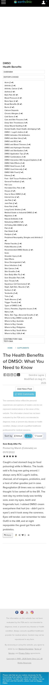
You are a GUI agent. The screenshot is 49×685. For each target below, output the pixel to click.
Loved (39, 436)
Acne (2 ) (9, 82)
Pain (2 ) (9, 228)
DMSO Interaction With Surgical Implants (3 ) (23, 160)
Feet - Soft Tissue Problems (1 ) (18, 179)
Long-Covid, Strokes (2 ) (15, 209)
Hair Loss (8, 185)
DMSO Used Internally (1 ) (16, 169)
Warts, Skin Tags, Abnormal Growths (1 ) (21, 315)
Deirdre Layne (36, 375)
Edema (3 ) (10, 175)
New (29, 436)
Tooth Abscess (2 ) (13, 299)
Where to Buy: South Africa (15, 330)
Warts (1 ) (9, 312)
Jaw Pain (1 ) (10, 200)
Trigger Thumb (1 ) (13, 302)
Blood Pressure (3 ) (13, 98)
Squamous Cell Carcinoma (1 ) (17, 284)
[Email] (15, 375)
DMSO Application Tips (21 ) (16, 154)
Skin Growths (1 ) (12, 271)
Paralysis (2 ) (10, 234)
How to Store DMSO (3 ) (15, 194)
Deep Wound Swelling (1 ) (16, 126)
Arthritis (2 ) (10, 86)
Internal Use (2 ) (12, 197)
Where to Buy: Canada (14, 324)
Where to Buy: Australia (14, 321)
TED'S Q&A (8, 341)
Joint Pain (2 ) (11, 203)
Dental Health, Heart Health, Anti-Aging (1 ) (22, 129)
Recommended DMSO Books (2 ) (19, 250)
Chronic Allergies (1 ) (14, 113)
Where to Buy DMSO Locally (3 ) (18, 318)
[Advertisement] (24, 583)
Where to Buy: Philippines (15, 327)
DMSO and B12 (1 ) (13, 141)
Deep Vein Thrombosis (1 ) (16, 123)
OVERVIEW (8, 72)
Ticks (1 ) (9, 296)
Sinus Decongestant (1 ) (15, 262)
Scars (7, 253)
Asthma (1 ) (10, 92)
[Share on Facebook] (5, 375)
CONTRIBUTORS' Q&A (13, 339)
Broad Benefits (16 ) (13, 104)
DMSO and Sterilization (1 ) (16, 151)
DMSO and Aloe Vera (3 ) (15, 138)
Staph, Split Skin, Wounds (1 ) (17, 287)
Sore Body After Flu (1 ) (15, 274)
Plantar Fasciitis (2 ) (13, 243)
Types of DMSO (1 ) (13, 305)
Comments (25, 394)
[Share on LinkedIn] (12, 375)
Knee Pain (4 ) (11, 206)
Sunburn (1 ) (10, 290)
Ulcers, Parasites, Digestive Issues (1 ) (21, 309)
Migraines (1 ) (11, 216)
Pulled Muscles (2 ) (13, 247)
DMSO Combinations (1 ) (15, 157)
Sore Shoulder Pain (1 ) (14, 278)
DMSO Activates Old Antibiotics (17, 135)
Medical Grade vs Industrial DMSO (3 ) (21, 212)
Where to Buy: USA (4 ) (15, 333)
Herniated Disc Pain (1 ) (15, 188)
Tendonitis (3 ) (11, 293)
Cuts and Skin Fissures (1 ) (16, 120)
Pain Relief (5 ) (11, 231)
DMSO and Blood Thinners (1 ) (18, 144)
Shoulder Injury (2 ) (13, 256)
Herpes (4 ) (10, 191)
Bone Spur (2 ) (11, 101)
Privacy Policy (24, 653)
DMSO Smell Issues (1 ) (15, 166)
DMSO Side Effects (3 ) (15, 163)
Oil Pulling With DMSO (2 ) (16, 225)
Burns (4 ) (9, 107)
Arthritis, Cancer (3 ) (13, 89)
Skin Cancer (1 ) (12, 268)
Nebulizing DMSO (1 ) (14, 222)
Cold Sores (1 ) (11, 117)
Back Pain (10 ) (11, 95)
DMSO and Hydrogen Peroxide (17, 148)
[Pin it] (8, 375)
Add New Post (24, 388)
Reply (8, 535)
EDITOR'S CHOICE (11, 77)
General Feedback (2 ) (14, 181)
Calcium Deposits (12, 110)
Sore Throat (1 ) (11, 281)
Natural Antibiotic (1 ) (14, 219)
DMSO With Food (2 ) (14, 172)
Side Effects (9, 259)
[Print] (18, 375)
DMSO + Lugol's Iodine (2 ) (16, 132)
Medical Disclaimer (26, 649)
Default (19, 436)
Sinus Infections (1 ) (13, 265)
